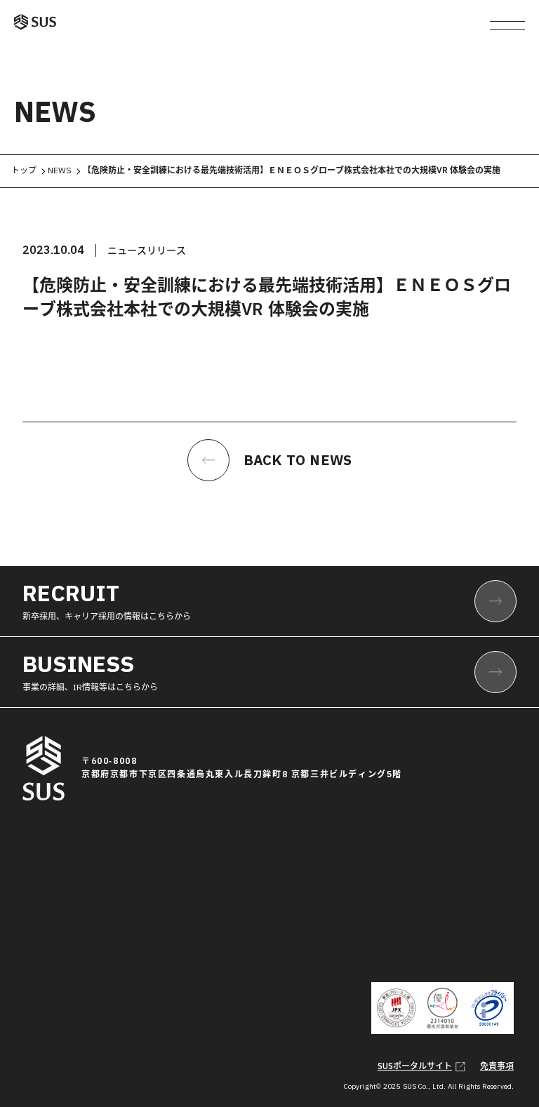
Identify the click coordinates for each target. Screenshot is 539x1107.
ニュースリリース (146, 250)
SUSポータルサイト (415, 1066)
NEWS (60, 170)
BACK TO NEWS (298, 460)
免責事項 (497, 1066)
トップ (23, 170)
